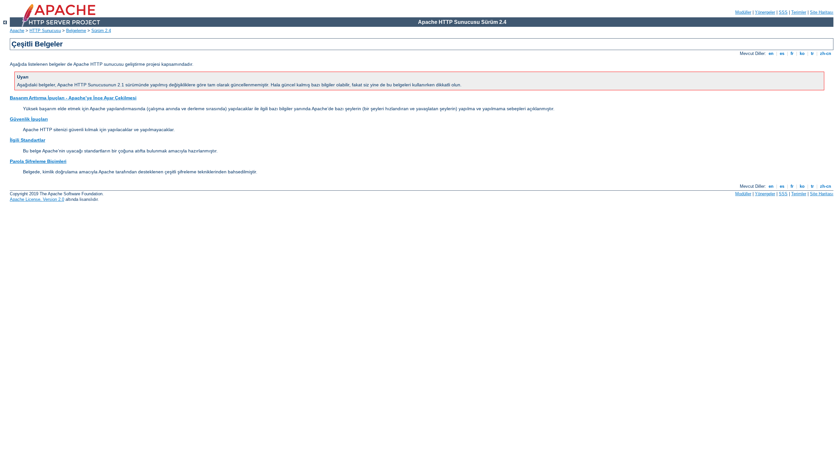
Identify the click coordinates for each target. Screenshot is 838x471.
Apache (17, 30)
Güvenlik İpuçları (29, 119)
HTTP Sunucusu (45, 30)
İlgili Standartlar (27, 140)
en (771, 53)
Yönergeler (765, 12)
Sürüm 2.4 (101, 30)
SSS (783, 12)
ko (802, 53)
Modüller (743, 12)
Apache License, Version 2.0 (37, 199)
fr (792, 53)
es (782, 53)
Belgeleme (76, 30)
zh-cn (825, 53)
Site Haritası (821, 12)
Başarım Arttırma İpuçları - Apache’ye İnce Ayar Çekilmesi (73, 97)
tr (812, 53)
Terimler (798, 12)
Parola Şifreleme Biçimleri (38, 161)
